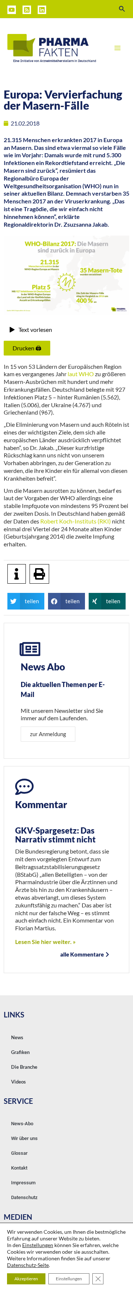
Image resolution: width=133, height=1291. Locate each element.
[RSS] (27, 10)
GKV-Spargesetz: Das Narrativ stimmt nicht (55, 834)
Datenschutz (24, 1197)
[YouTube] (11, 10)
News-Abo (22, 1123)
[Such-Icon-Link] (122, 9)
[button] (25, 601)
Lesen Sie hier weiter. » (45, 941)
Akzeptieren (26, 1278)
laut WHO (81, 373)
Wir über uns (24, 1138)
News (17, 1037)
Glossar (19, 1153)
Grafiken (20, 1052)
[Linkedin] (42, 10)
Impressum (23, 1182)
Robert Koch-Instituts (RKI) (75, 521)
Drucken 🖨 (27, 347)
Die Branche (24, 1067)
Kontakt (19, 1168)
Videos (18, 1082)
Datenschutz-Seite (28, 1265)
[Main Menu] (117, 48)
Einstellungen (37, 1245)
